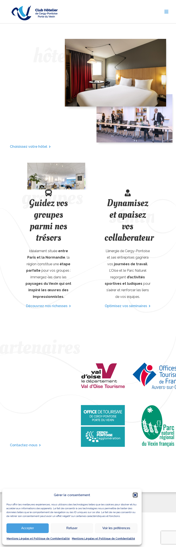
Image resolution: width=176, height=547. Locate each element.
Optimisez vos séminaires (126, 306)
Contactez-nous (23, 445)
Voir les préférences (116, 528)
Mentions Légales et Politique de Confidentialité (38, 538)
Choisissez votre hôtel (28, 147)
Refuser (71, 528)
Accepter (27, 528)
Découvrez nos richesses (46, 306)
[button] (135, 495)
